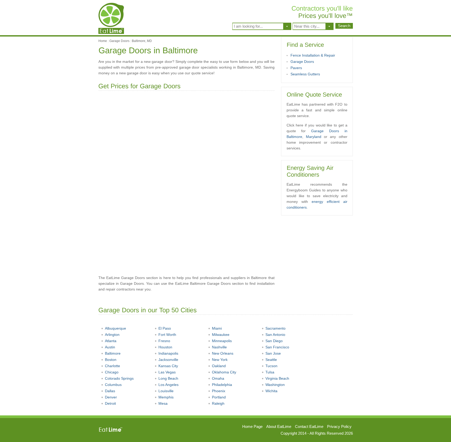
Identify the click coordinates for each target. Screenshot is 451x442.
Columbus (113, 385)
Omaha (218, 378)
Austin (110, 347)
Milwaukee (220, 334)
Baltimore (113, 353)
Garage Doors (119, 41)
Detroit (110, 403)
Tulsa (269, 372)
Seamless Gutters (305, 74)
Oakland (219, 366)
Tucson (271, 366)
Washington (275, 385)
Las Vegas (167, 372)
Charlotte (112, 366)
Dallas (110, 391)
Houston (165, 347)
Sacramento (275, 328)
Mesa (163, 403)
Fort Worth (167, 334)
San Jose (273, 353)
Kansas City (168, 366)
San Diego (274, 341)
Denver (111, 397)
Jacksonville (168, 360)
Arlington (112, 334)
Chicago (111, 372)
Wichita (271, 391)
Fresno (164, 341)
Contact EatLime (309, 426)
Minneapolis (222, 341)
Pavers (296, 68)
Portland (219, 397)
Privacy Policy (339, 426)
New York (220, 360)
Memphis (166, 397)
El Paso (164, 328)
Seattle (271, 360)
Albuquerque (115, 328)
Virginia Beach (277, 378)
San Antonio (275, 334)
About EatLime (278, 426)
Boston (110, 360)
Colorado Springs (119, 378)
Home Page (252, 426)
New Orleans (222, 353)
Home (102, 41)
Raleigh (218, 403)
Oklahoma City (224, 372)
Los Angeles (168, 385)
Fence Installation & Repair (312, 55)
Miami (217, 328)
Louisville (166, 391)
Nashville (219, 347)
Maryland (313, 137)
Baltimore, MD (142, 41)
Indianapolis (168, 353)
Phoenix (218, 391)
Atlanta (110, 341)
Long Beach (168, 378)
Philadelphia (222, 385)
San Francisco (277, 347)
